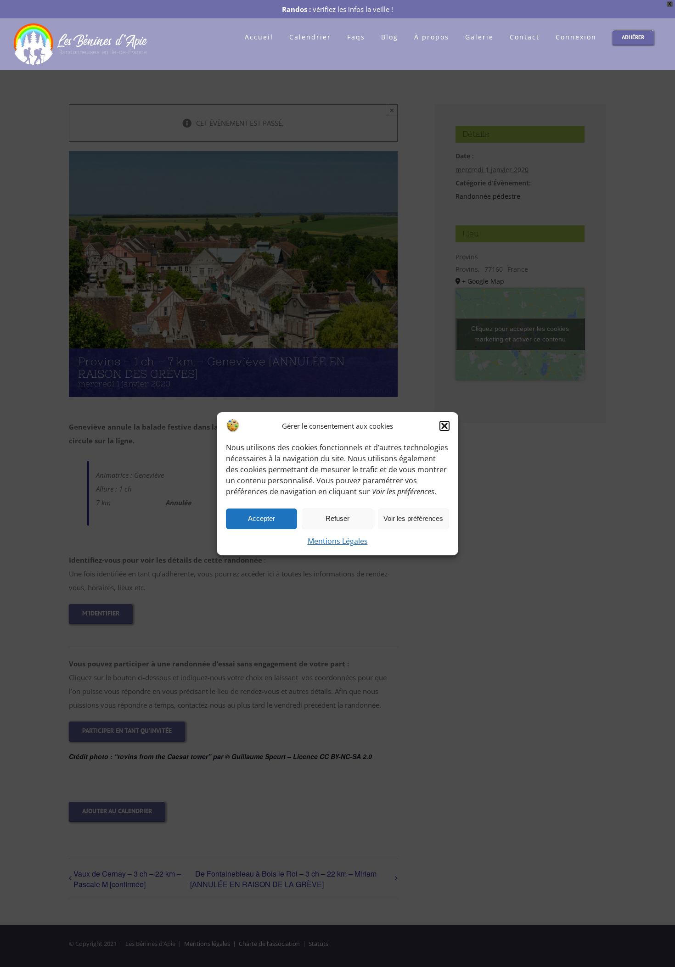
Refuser (337, 518)
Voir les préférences (413, 518)
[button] (444, 425)
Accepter (261, 518)
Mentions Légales (338, 541)
